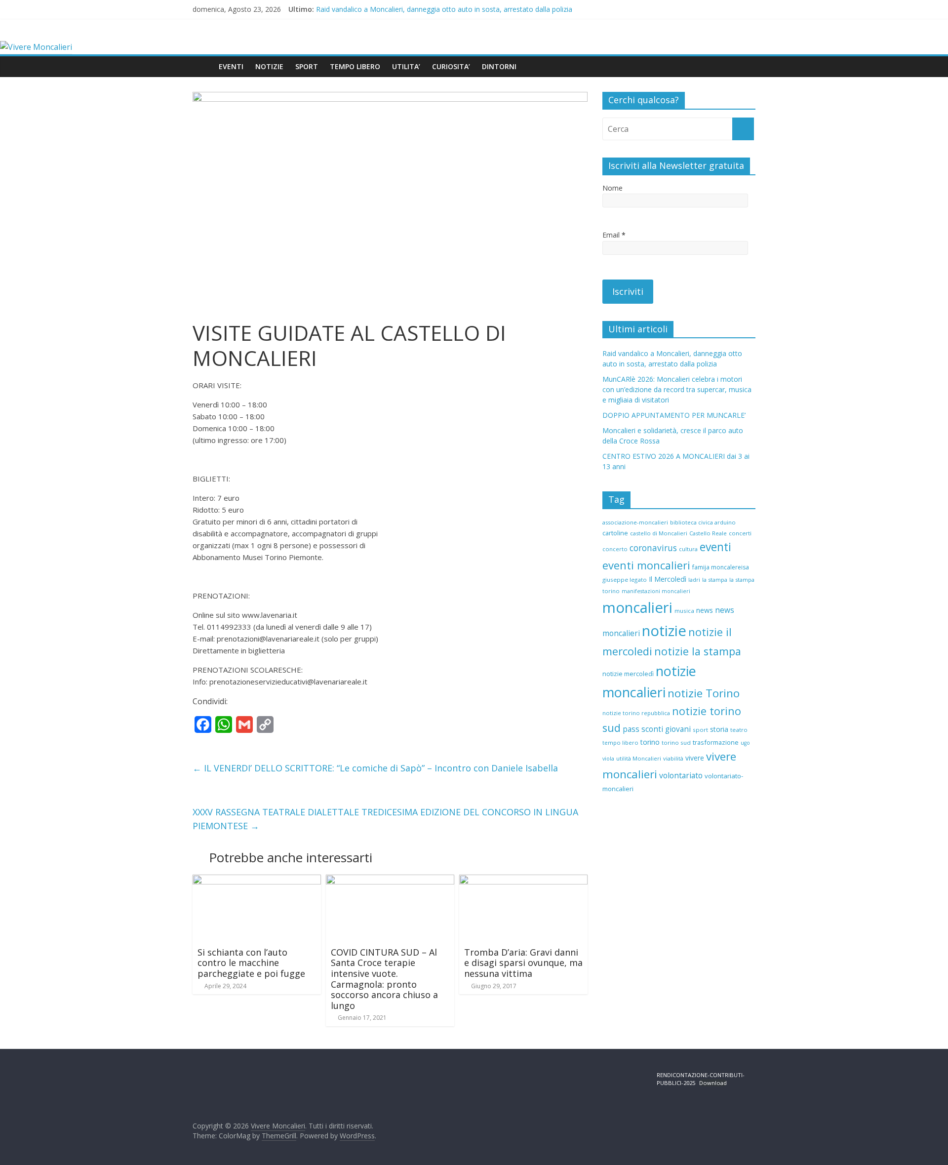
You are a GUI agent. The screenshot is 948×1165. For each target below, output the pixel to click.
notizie (664, 631)
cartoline (615, 532)
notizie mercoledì (628, 673)
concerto (615, 549)
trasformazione (716, 742)
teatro (739, 729)
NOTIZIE (269, 66)
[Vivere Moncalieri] (36, 46)
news (704, 610)
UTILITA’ (406, 66)
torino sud (676, 742)
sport (700, 729)
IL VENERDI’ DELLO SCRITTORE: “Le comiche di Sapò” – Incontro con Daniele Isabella (375, 768)
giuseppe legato (624, 579)
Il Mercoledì (667, 579)
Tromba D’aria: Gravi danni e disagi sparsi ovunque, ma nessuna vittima (523, 962)
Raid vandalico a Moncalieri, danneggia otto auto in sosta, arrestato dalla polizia (444, 9)
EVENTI (231, 66)
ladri (694, 579)
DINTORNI (499, 66)
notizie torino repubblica (636, 713)
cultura (688, 549)
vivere (694, 758)
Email (614, 235)
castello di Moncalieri (658, 533)
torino (650, 742)
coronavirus (653, 548)
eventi (715, 547)
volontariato (681, 775)
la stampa (714, 579)
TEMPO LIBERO (355, 66)
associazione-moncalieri (635, 522)
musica (684, 610)
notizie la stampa (697, 651)
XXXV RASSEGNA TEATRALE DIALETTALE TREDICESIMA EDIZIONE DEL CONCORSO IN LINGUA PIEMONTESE (385, 819)
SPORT (306, 66)
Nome (612, 188)
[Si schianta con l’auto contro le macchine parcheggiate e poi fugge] (257, 880)
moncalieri (637, 607)
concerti (740, 533)
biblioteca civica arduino (703, 522)
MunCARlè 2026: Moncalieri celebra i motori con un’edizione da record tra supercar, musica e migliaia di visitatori (676, 389)
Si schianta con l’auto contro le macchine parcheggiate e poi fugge (251, 962)
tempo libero (620, 742)
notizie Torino (704, 693)
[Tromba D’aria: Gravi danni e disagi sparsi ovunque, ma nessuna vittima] (523, 880)
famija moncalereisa (720, 567)
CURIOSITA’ (451, 66)
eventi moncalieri (646, 565)
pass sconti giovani (657, 729)
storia (719, 729)
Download (713, 1082)
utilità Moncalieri (638, 758)
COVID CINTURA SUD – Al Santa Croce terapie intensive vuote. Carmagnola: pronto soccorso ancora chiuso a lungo (384, 978)
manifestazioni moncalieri (656, 591)
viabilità (673, 758)
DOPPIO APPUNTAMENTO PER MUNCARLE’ (674, 415)
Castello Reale (708, 533)
